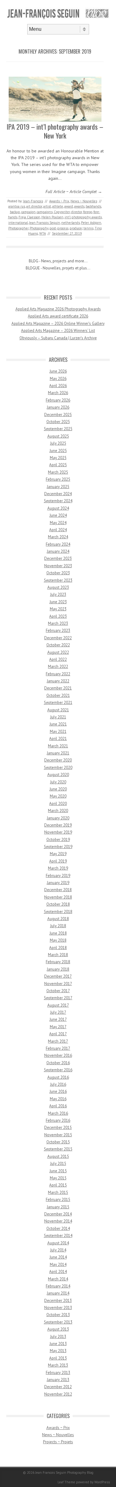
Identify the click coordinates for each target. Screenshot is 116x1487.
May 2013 (58, 1350)
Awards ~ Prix (59, 201)
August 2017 (58, 1005)
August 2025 (58, 436)
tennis (88, 228)
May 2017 (58, 1026)
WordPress (102, 1482)
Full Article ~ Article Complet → (73, 191)
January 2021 (58, 753)
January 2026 (58, 407)
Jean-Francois (33, 201)
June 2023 (58, 601)
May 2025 (58, 457)
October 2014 (58, 1228)
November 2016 (58, 1055)
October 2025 (58, 421)
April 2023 (58, 616)
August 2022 (58, 652)
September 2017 (58, 997)
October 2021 (58, 695)
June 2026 (58, 371)
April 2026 (58, 385)
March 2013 (58, 1365)
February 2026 (58, 400)
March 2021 (58, 746)
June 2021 (58, 724)
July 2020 (58, 782)
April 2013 (58, 1358)
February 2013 (58, 1372)
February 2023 (58, 630)
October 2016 (58, 1062)
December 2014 (58, 1214)
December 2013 (58, 1300)
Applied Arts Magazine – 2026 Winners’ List (58, 330)
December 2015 (58, 1127)
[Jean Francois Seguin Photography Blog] (58, 19)
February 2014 (58, 1286)
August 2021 (58, 710)
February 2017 (58, 1048)
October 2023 (58, 573)
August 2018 (58, 918)
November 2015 (58, 1134)
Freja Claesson (29, 217)
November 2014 (58, 1221)
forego (87, 212)
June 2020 (58, 789)
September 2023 (58, 580)
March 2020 (58, 810)
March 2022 (58, 666)
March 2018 (58, 954)
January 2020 (58, 818)
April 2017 (58, 1033)
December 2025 (58, 414)
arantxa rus (16, 206)
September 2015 (58, 1149)
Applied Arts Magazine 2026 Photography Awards (58, 309)
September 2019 (58, 846)
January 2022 (58, 681)
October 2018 (58, 904)
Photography (39, 228)
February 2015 (58, 1199)
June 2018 (58, 933)
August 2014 (58, 1243)
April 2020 (58, 803)
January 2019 (58, 882)
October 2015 (58, 1142)
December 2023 (58, 558)
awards (79, 206)
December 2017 (58, 976)
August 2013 (58, 1329)
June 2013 (58, 1343)
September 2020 (58, 767)
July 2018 (58, 925)
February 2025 (58, 479)
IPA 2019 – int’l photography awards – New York (54, 131)
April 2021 (58, 738)
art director (34, 206)
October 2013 (58, 1314)
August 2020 (58, 774)
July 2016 (58, 1084)
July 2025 (58, 443)
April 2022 (58, 659)
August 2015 (58, 1156)
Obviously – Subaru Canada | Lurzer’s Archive (58, 338)
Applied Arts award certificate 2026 (58, 316)
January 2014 (58, 1293)
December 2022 (58, 637)
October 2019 (58, 839)
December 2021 (58, 688)
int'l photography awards (83, 217)
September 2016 (58, 1070)
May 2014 (58, 1264)
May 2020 (58, 796)
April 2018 (58, 947)
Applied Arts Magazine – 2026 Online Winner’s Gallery (58, 323)
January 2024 (58, 551)
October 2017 (58, 990)
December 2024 (58, 493)
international (18, 222)
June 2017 (58, 1019)
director (76, 212)
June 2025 (58, 450)
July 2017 (58, 1012)
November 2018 (58, 897)
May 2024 (58, 522)
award (68, 206)
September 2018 (58, 911)
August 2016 (58, 1077)
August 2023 (58, 587)
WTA (42, 233)
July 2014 (58, 1250)
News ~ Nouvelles (84, 201)
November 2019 (58, 832)
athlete (57, 206)
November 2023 (58, 565)
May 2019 (58, 853)
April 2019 (58, 861)
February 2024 (58, 544)
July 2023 (58, 594)
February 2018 (58, 961)
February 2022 (58, 674)
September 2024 (58, 500)
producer (76, 228)
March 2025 (58, 472)
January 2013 (58, 1379)
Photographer (18, 228)
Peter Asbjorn (91, 222)
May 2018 (58, 940)
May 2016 (58, 1098)
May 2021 (58, 731)
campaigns (45, 212)
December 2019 (58, 825)
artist (47, 206)
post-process (58, 228)
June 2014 (58, 1257)
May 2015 (58, 1178)
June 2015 (58, 1171)
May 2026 (58, 378)
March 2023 (58, 623)
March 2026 (58, 392)
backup (15, 212)
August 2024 (58, 508)
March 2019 (58, 868)
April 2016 (58, 1106)
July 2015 (58, 1163)
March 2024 (58, 536)
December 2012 (58, 1386)
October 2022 (58, 645)
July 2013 (58, 1336)
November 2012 (58, 1394)
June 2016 (58, 1091)
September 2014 (58, 1235)
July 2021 (58, 717)
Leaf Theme (66, 1482)
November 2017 (58, 983)
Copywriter (62, 212)
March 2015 (58, 1192)
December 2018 (58, 889)
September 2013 (58, 1322)
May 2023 (58, 609)
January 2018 (58, 969)
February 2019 (58, 875)
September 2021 (58, 702)
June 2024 (58, 515)
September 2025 (58, 428)
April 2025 (58, 464)
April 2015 (58, 1185)
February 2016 (58, 1120)
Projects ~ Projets (58, 1442)
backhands (93, 206)
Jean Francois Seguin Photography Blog (64, 1472)
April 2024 (58, 529)
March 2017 (58, 1041)
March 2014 (58, 1279)
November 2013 (58, 1307)
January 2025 (58, 486)
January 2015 (58, 1207)
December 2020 (58, 760)
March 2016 (58, 1113)
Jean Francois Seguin (44, 222)
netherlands (70, 222)
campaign (28, 212)
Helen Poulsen (52, 217)
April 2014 (58, 1271)
